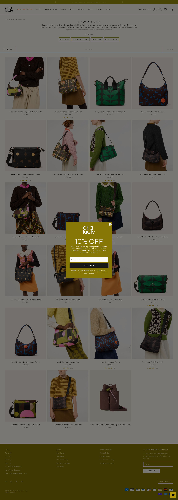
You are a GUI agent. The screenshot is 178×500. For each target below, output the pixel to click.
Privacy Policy (90, 273)
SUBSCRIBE (89, 265)
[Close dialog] (110, 224)
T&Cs (85, 273)
